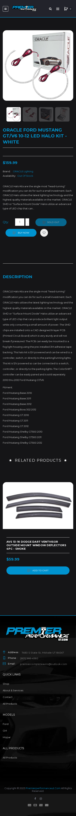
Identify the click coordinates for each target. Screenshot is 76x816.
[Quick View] (7, 501)
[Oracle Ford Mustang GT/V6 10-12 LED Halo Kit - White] (13, 114)
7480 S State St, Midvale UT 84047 (43, 652)
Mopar (7, 737)
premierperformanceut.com (43, 788)
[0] (66, 9)
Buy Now (23, 232)
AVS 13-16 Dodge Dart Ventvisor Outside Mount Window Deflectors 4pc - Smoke (36, 545)
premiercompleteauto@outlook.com (43, 664)
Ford (5, 723)
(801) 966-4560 (29, 658)
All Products (10, 703)
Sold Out (53, 222)
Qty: (6, 222)
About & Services (13, 690)
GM (5, 730)
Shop (6, 683)
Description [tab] (17, 276)
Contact (8, 697)
